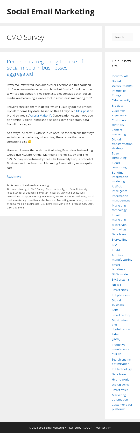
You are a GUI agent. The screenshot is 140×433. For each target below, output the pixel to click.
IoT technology (122, 369)
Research (16, 185)
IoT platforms (121, 295)
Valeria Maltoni (15, 207)
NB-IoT (116, 285)
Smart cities (120, 290)
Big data (117, 105)
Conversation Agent (57, 189)
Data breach (120, 374)
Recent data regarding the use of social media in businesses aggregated (45, 67)
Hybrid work (120, 379)
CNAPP (116, 354)
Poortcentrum (103, 427)
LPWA (116, 339)
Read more (14, 176)
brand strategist (20, 189)
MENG (50, 196)
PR (57, 196)
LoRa (115, 310)
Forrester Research (48, 192)
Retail (116, 334)
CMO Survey (38, 189)
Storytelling (119, 239)
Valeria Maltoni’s (40, 115)
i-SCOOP (87, 427)
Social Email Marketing (51, 11)
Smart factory (121, 315)
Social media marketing (35, 185)
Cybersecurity (121, 100)
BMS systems (121, 279)
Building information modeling (120, 177)
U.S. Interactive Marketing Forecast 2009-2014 (67, 203)
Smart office (120, 390)
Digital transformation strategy (122, 143)
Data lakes (119, 234)
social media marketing (73, 196)
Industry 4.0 (120, 76)
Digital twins (120, 385)
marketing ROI (37, 196)
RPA (114, 245)
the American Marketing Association (61, 200)
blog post (82, 111)
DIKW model (120, 274)
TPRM (116, 250)
